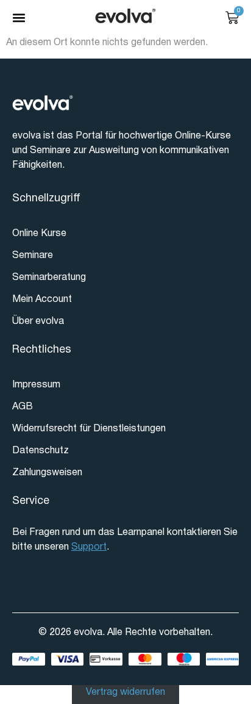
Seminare (32, 255)
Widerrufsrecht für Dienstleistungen (89, 429)
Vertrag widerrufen (125, 692)
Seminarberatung (49, 277)
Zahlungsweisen (47, 473)
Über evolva (38, 321)
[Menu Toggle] (19, 17)
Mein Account (42, 299)
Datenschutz (40, 451)
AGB (22, 407)
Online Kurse (39, 233)
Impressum (36, 385)
